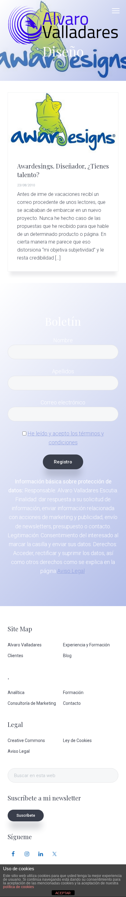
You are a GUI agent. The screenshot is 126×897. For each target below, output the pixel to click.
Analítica (16, 692)
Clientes (15, 655)
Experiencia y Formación (86, 644)
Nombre (63, 340)
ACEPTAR (63, 893)
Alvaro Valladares (25, 644)
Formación (73, 692)
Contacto (72, 703)
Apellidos (63, 371)
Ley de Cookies (77, 740)
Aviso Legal (71, 571)
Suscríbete (26, 815)
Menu (116, 10)
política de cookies (18, 887)
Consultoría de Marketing (32, 703)
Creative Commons (26, 740)
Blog (67, 655)
